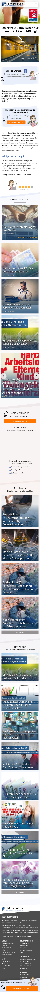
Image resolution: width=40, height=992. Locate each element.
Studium (23, 977)
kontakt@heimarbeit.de (22, 936)
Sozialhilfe (6, 961)
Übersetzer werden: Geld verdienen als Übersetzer (17, 306)
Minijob (23, 948)
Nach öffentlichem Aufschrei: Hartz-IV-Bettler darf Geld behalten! (19, 623)
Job (21, 952)
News (34, 54)
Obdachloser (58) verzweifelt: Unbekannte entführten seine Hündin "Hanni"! (18, 587)
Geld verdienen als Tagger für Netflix (19, 228)
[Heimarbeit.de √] (12, 4)
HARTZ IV (5, 964)
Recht (4, 968)
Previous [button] (4, 376)
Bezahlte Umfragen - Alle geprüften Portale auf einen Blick (18, 853)
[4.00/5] (19, 186)
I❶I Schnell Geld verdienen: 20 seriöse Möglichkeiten (20, 342)
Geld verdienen (25, 237)
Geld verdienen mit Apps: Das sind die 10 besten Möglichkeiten (19, 734)
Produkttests (25, 964)
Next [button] (36, 376)
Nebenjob (24, 946)
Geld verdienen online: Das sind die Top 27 (18, 825)
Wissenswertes (8, 955)
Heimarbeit (24, 943)
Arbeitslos (6, 966)
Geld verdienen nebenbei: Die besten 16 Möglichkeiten (20, 795)
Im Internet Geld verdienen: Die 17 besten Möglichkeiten (19, 765)
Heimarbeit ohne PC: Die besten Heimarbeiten (18, 269)
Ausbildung (24, 975)
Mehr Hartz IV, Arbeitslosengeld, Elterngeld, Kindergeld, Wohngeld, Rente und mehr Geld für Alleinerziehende (19, 385)
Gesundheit (6, 948)
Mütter (5, 950)
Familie (4, 946)
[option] (20, 376)
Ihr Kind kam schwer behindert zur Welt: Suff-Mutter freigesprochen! (18, 555)
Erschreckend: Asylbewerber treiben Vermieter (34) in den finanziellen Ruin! (16, 519)
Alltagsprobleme (8, 943)
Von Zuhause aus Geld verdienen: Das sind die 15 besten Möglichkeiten (18, 883)
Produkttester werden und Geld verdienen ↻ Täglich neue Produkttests (18, 705)
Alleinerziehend (8, 952)
